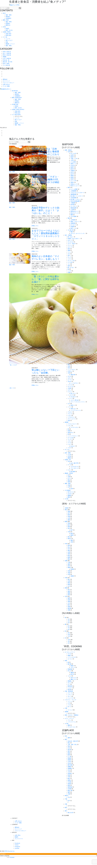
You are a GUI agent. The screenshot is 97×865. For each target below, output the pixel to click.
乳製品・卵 (68, 459)
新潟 (69, 545)
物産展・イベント (10, 44)
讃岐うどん (73, 679)
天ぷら (69, 682)
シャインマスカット (73, 436)
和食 (66, 660)
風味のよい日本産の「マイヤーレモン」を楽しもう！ (45, 257)
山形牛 (72, 155)
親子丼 (72, 674)
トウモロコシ (71, 417)
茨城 (69, 523)
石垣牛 (72, 179)
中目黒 (69, 782)
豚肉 (69, 187)
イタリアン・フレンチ (70, 699)
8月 (69, 629)
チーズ (69, 464)
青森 (69, 511)
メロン (69, 441)
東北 (66, 509)
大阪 (69, 572)
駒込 (69, 778)
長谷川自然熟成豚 (75, 201)
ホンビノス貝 (71, 260)
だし (69, 684)
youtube (17, 848)
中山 (69, 797)
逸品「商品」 (9, 45)
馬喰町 (69, 766)
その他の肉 (70, 230)
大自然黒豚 (73, 197)
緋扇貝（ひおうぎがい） (74, 238)
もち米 (69, 454)
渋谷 (69, 748)
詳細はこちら (35, 166)
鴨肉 (72, 231)
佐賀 (69, 599)
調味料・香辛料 (69, 473)
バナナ (69, 447)
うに (69, 264)
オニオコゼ (70, 242)
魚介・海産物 (68, 235)
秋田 (69, 514)
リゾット (70, 701)
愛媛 (69, 593)
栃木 (69, 525)
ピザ (69, 703)
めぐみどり (73, 225)
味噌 (69, 481)
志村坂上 (70, 773)
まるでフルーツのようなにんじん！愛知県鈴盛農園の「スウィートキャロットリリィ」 (46, 234)
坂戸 (72, 530)
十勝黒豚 (73, 202)
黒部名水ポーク (74, 211)
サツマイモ (70, 386)
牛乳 (69, 461)
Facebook (17, 843)
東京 (69, 537)
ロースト (70, 659)
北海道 (66, 508)
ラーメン (70, 710)
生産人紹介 (8, 33)
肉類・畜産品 (68, 150)
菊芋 (69, 364)
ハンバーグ (70, 698)
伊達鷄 (72, 226)
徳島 (69, 591)
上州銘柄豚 (73, 191)
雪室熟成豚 (73, 208)
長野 (69, 554)
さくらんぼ (70, 437)
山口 (69, 586)
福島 (69, 520)
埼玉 (69, 528)
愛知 (69, 559)
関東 (66, 521)
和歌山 (69, 567)
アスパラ (70, 413)
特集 (7, 42)
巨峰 (69, 430)
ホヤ (69, 254)
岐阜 (69, 555)
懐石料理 (70, 686)
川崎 (72, 542)
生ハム (69, 706)
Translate (11, 857)
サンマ (69, 257)
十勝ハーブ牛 (74, 158)
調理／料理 (17, 97)
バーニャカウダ (72, 657)
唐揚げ (69, 655)
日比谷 (69, 763)
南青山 (69, 780)
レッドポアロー (74, 383)
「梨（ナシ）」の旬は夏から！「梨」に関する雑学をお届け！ (45, 279)
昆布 (69, 248)
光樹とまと (73, 408)
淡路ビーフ (73, 163)
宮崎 (69, 606)
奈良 (69, 565)
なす (69, 403)
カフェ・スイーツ (69, 718)
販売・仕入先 (9, 30)
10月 (69, 634)
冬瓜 (69, 367)
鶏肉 (69, 218)
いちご (69, 444)
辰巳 (69, 751)
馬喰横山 (70, 768)
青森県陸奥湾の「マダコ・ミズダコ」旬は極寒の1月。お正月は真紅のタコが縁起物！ (46, 180)
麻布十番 (70, 790)
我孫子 (72, 535)
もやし (69, 378)
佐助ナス (73, 405)
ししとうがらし (72, 369)
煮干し (69, 255)
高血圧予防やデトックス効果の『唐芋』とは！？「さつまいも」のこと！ (45, 210)
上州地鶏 (73, 220)
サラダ (69, 653)
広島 (69, 581)
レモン (69, 425)
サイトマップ (6, 81)
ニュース (8, 38)
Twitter (17, 845)
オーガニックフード (70, 652)
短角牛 (72, 167)
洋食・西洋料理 (69, 691)
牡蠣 (69, 272)
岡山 (69, 579)
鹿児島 (69, 608)
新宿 (69, 785)
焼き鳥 (69, 689)
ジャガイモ (70, 395)
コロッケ (73, 667)
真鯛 (69, 250)
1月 (68, 641)
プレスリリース (19, 838)
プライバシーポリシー (8, 82)
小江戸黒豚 (73, 216)
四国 (66, 588)
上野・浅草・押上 (72, 744)
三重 (69, 562)
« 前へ (10, 388)
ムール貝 (70, 262)
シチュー (70, 694)
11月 (69, 636)
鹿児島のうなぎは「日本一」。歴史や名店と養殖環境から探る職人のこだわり (45, 151)
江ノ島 (69, 756)
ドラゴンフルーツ (72, 424)
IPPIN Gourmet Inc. (10, 851)
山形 (69, 518)
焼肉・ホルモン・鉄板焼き (71, 715)
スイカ (69, 442)
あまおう (73, 446)
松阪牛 (72, 157)
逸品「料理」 (9, 21)
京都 (69, 571)
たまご (69, 470)
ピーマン (70, 379)
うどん (69, 676)
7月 (68, 627)
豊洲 (69, 753)
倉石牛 (72, 168)
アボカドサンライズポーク (77, 192)
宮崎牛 (72, 175)
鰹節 (69, 497)
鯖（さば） (70, 237)
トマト (69, 407)
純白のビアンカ (74, 213)
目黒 (69, 775)
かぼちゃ (70, 371)
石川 (69, 548)
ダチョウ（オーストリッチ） (78, 233)
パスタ (69, 705)
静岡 (69, 557)
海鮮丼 (72, 672)
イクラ (69, 259)
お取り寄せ (17, 835)
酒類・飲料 (68, 483)
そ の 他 (16, 114)
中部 (66, 543)
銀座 (69, 754)
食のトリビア (9, 40)
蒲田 (69, 792)
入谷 (69, 771)
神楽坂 (69, 758)
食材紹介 (8, 16)
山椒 (69, 476)
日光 (69, 770)
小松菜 (69, 388)
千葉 (69, 531)
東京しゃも (73, 228)
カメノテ (70, 247)
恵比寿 (69, 749)
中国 (66, 577)
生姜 (69, 366)
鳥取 (69, 582)
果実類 (66, 422)
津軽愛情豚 (73, 194)
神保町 (69, 760)
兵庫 (69, 574)
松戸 (69, 800)
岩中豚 (72, 204)
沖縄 (69, 610)
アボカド (70, 412)
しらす (69, 271)
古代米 (69, 456)
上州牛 (72, 160)
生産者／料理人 (18, 109)
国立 (69, 743)
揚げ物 (69, 664)
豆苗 (69, 420)
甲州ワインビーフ (75, 185)
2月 (69, 643)
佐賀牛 (72, 177)
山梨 (69, 552)
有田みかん (70, 432)
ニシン (69, 252)
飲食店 (7, 28)
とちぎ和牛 (73, 162)
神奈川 (69, 538)
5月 (69, 622)
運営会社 (5, 79)
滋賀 (69, 564)
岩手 (69, 513)
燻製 (69, 725)
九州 (66, 596)
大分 (69, 603)
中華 (66, 708)
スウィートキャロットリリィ (78, 402)
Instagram (17, 846)
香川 (69, 589)
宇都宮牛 (73, 170)
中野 (69, 777)
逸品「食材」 (9, 15)
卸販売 (16, 837)
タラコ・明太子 (72, 243)
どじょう (70, 245)
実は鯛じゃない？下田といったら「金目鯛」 (45, 371)
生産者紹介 (8, 18)
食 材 (15, 90)
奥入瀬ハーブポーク (76, 199)
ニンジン (70, 398)
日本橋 (69, 788)
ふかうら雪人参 (74, 400)
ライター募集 (6, 86)
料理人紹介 (8, 35)
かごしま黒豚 (74, 189)
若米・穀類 (68, 453)
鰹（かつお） (71, 267)
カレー (69, 696)
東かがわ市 (70, 812)
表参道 (69, 783)
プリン (69, 720)
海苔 (69, 265)
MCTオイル (71, 492)
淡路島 (72, 576)
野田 (72, 533)
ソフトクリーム (72, 722)
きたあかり (73, 396)
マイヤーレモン (74, 427)
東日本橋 (70, 765)
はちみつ (70, 493)
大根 (69, 373)
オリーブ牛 (73, 180)
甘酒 (69, 485)
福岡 (69, 598)
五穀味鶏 (73, 223)
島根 (69, 584)
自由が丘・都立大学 (73, 741)
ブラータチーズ (74, 468)
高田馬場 (70, 787)
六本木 (69, 761)
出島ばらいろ (74, 184)
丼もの (69, 671)
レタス (69, 415)
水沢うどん (73, 677)
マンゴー (70, 439)
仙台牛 (72, 174)
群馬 (69, 526)
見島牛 (72, 182)
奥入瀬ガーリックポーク (77, 196)
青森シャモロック (75, 221)
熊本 (69, 605)
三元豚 (72, 209)
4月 (69, 621)
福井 (69, 550)
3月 (69, 619)
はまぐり (70, 240)
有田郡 (72, 569)
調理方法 (8, 25)
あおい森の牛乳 (74, 463)
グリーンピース (72, 419)
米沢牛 (72, 172)
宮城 (69, 516)
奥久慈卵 (73, 471)
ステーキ (70, 693)
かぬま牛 (73, 165)
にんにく (70, 391)
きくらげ (67, 449)
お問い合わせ (6, 84)
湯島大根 (73, 374)
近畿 (66, 560)
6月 (69, 626)
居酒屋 (66, 711)
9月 (69, 633)
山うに (69, 478)
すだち (69, 376)
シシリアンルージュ (76, 410)
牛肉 (69, 151)
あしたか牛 (73, 153)
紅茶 (72, 488)
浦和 (69, 737)
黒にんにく (73, 393)
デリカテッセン (72, 727)
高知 (69, 594)
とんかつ (70, 688)
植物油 (69, 495)
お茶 (69, 487)
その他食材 (68, 490)
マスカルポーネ (74, 466)
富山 (69, 547)
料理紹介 (8, 23)
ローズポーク (74, 206)
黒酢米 (69, 458)
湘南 (72, 540)
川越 (69, 794)
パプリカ (70, 385)
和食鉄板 (70, 669)
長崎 (69, 601)
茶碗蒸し (70, 681)
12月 (69, 639)
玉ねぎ (69, 381)
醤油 (69, 480)
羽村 (69, 746)
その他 (66, 498)
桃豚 (72, 214)
